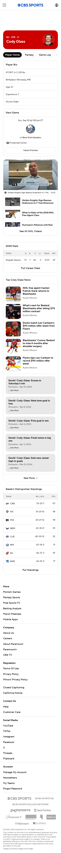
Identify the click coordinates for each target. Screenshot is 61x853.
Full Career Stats (30, 268)
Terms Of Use (11, 668)
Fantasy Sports (11, 597)
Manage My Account (14, 772)
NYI (12, 545)
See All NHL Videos (30, 231)
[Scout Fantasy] (22, 823)
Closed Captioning (13, 687)
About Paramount (13, 644)
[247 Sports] (20, 809)
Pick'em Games (11, 592)
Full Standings (30, 570)
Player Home (12, 54)
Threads (7, 753)
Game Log (45, 54)
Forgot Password (12, 788)
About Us (8, 633)
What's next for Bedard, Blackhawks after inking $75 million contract (39, 308)
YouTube (8, 725)
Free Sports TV (11, 602)
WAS (12, 528)
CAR (12, 503)
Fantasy (29, 54)
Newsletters (10, 777)
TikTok (6, 731)
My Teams (9, 783)
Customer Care (11, 712)
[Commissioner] (34, 815)
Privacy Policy (11, 674)
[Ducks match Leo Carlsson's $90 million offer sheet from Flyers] (13, 328)
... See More (13, 390)
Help (6, 706)
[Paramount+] (13, 816)
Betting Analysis (12, 608)
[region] (30, 174)
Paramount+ (10, 649)
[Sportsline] (42, 809)
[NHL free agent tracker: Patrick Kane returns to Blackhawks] (13, 294)
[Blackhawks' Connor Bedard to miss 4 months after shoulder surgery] (13, 346)
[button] (4, 5)
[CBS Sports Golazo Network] (30, 804)
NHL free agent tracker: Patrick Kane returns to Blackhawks (36, 290)
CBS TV (7, 655)
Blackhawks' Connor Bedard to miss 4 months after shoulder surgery (39, 343)
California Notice (12, 693)
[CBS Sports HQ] (44, 798)
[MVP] (51, 815)
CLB (12, 536)
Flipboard (8, 758)
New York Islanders (31, 137)
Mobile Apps (10, 619)
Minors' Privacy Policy (15, 679)
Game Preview (30, 150)
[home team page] (30, 129)
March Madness (12, 614)
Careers (7, 638)
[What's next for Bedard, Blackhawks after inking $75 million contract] (13, 311)
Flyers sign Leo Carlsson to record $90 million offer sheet (38, 360)
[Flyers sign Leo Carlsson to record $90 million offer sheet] (13, 363)
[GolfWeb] (39, 823)
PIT (11, 511)
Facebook (8, 742)
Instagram (8, 736)
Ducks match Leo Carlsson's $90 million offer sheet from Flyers (39, 325)
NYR (12, 561)
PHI (12, 520)
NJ (11, 553)
